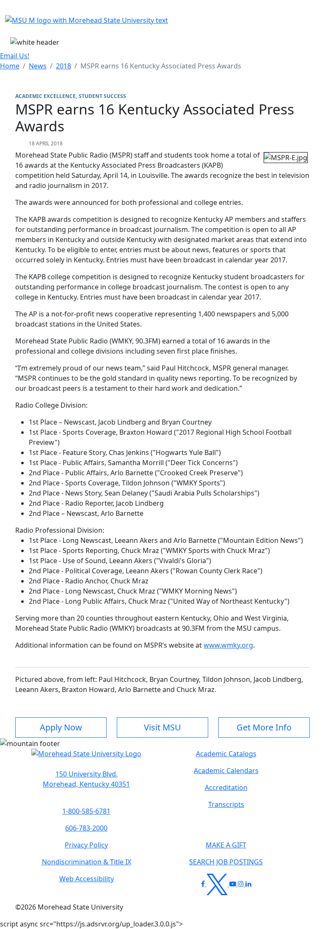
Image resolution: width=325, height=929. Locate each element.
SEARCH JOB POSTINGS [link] (226, 861)
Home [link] (9, 66)
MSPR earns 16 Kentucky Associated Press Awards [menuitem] (160, 66)
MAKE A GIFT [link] (226, 845)
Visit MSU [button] (162, 727)
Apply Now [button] (61, 727)
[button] (86, 758)
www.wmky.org (228, 645)
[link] (86, 779)
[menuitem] (9, 66)
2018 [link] (63, 66)
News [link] (38, 66)
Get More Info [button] (264, 727)
